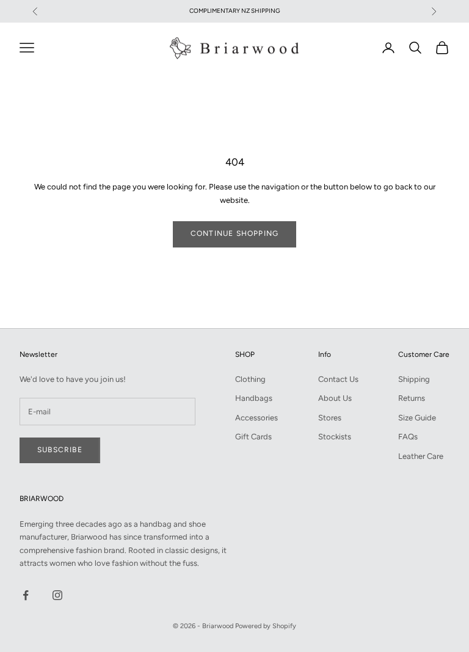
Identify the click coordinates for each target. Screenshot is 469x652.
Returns (411, 398)
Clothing (250, 379)
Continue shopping (234, 233)
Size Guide (417, 417)
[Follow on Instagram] (57, 595)
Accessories (256, 417)
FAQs (408, 436)
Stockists (334, 436)
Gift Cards (253, 436)
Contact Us (338, 379)
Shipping (414, 379)
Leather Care (420, 456)
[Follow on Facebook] (26, 595)
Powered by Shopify (265, 626)
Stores (329, 417)
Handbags (253, 398)
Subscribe (59, 449)
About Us (335, 398)
